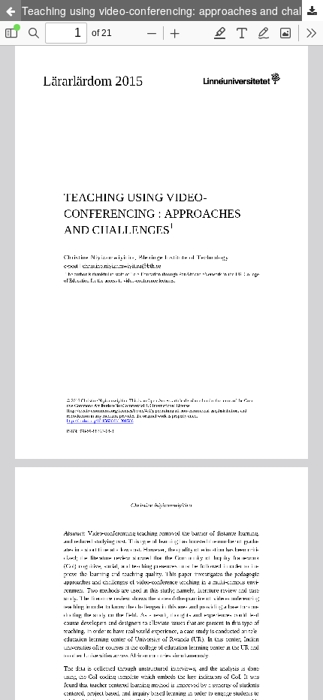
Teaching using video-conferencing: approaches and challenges (172, 10)
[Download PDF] (312, 10)
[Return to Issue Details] (10, 10)
